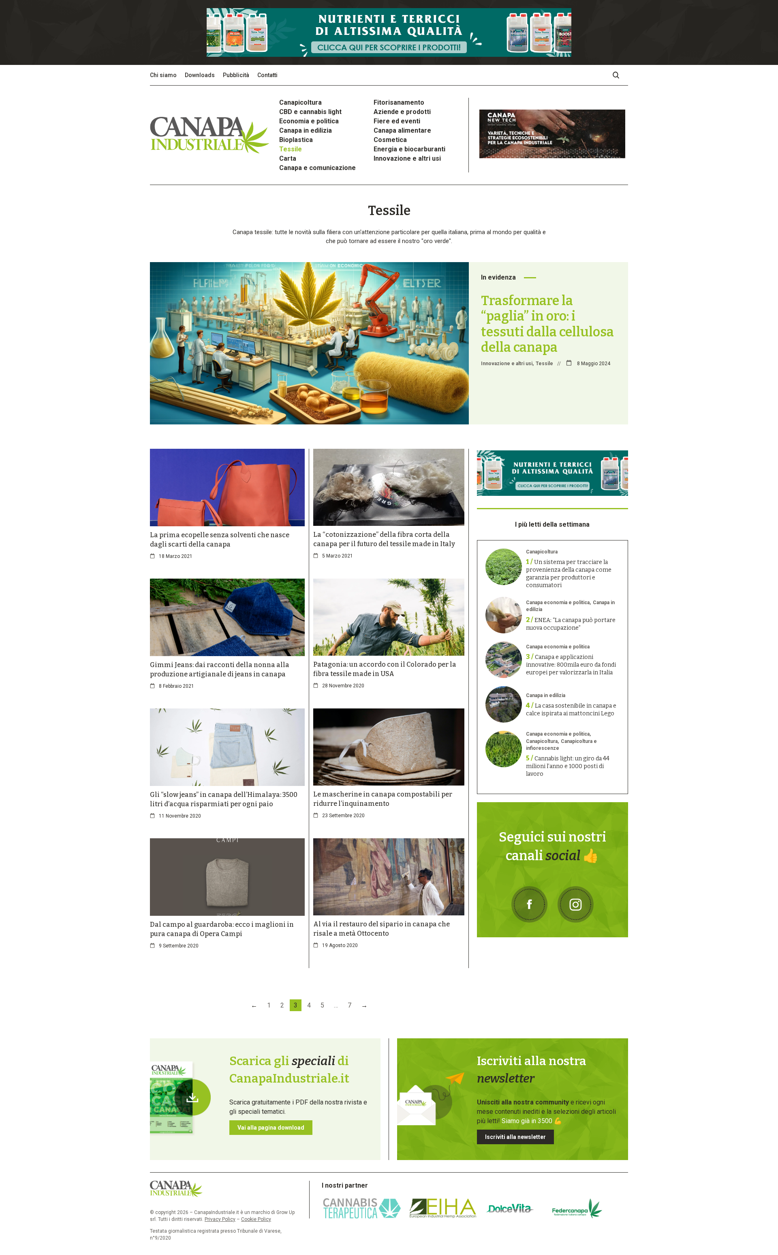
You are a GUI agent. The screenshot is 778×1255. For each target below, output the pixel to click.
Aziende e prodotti (402, 112)
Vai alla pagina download (270, 1127)
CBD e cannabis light (310, 112)
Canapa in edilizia (305, 130)
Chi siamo (163, 75)
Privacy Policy (220, 1219)
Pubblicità (236, 75)
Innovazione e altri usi (407, 158)
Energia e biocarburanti (409, 149)
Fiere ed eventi (397, 121)
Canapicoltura (300, 102)
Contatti (267, 75)
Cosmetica (390, 140)
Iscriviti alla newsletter (515, 1137)
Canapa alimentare (402, 130)
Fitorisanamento (399, 102)
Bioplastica (296, 140)
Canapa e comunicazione (317, 168)
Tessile (290, 149)
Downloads (200, 75)
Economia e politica (309, 121)
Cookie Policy (256, 1219)
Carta (287, 158)
